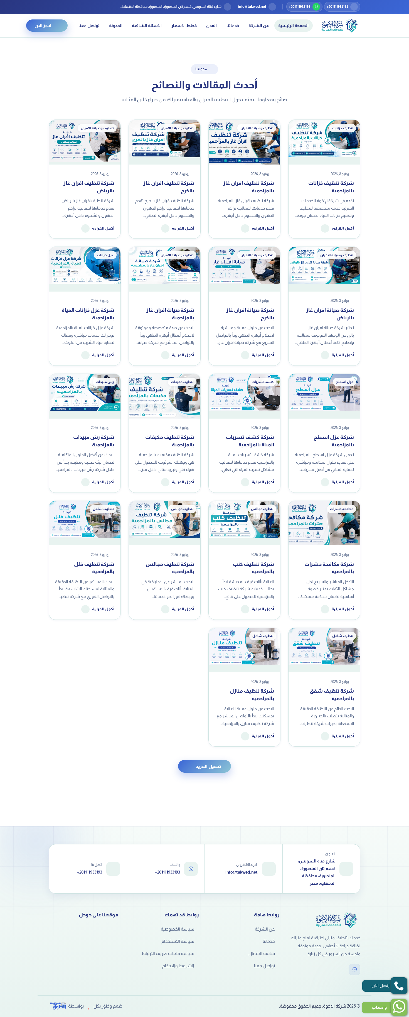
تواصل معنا (89, 25)
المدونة (115, 25)
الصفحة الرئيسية (293, 25)
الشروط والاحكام (178, 965)
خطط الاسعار (184, 25)
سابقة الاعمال (261, 953)
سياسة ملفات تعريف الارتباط (167, 953)
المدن (211, 25)
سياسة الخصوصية (177, 929)
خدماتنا (232, 25)
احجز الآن (43, 25)
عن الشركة (258, 25)
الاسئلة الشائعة (147, 25)
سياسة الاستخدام (177, 941)
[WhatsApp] (354, 969)
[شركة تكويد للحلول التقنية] (57, 1006)
